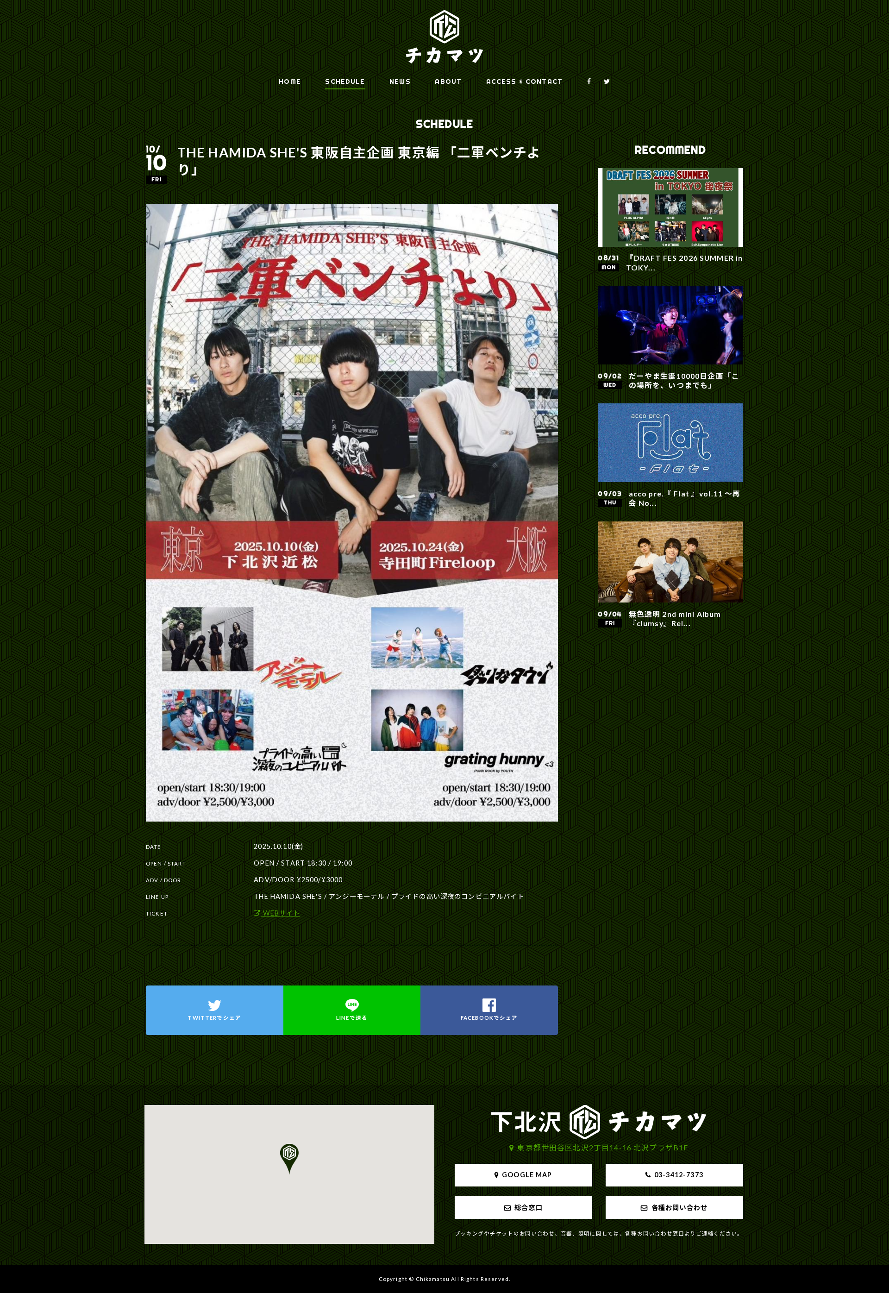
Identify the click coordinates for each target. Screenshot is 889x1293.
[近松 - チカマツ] (444, 36)
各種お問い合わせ (679, 1207)
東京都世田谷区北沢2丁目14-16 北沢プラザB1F (602, 1147)
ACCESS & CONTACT (524, 81)
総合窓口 (528, 1207)
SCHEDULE (345, 81)
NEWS (400, 81)
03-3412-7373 (678, 1175)
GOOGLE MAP (527, 1175)
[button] (289, 1159)
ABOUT (448, 81)
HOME (290, 81)
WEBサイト (280, 913)
